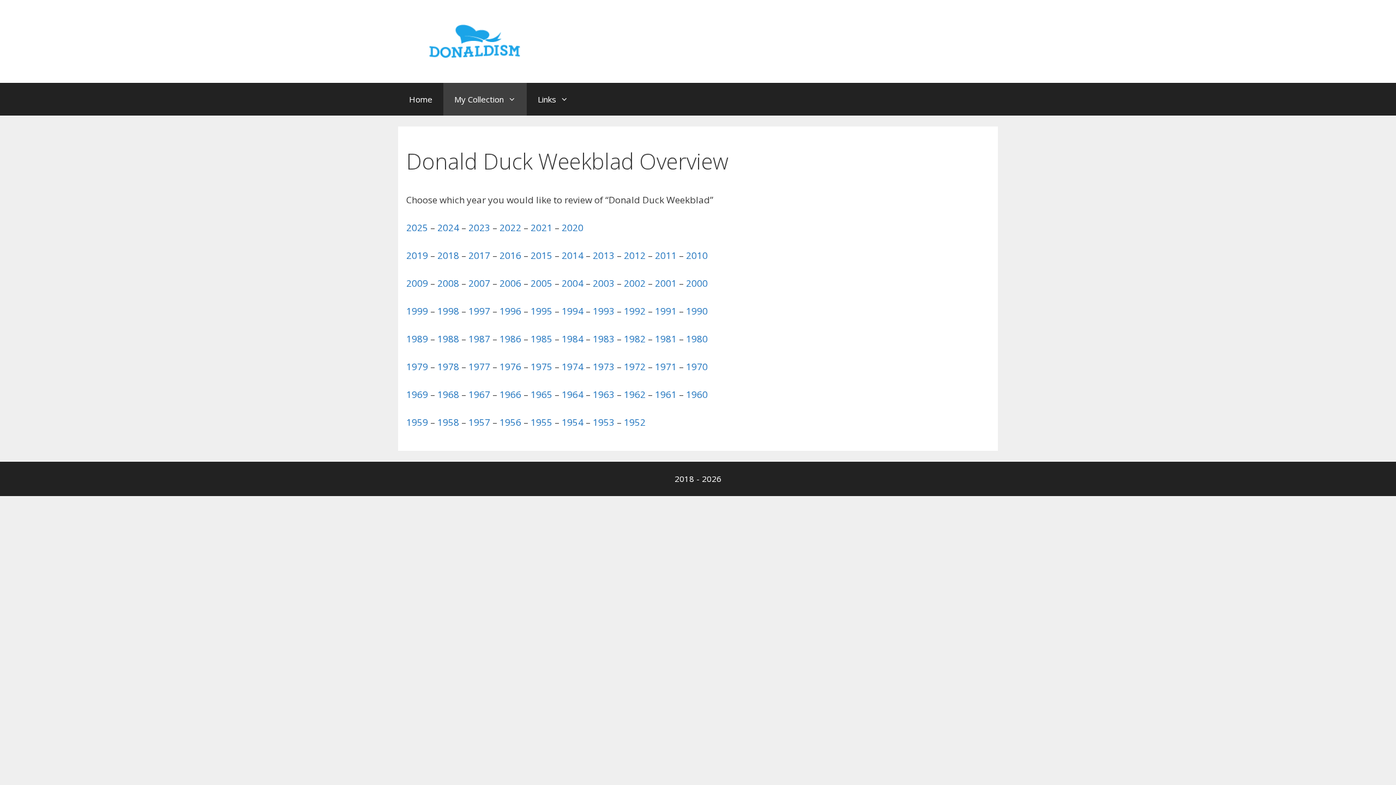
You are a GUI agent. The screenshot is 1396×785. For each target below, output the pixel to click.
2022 (510, 227)
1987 (479, 339)
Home (420, 99)
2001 (666, 283)
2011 (666, 255)
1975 (541, 366)
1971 (666, 366)
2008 (448, 283)
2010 (697, 255)
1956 (510, 422)
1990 (697, 311)
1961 (666, 394)
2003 (604, 283)
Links (547, 99)
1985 (541, 339)
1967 (479, 394)
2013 (604, 255)
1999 (417, 311)
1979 (417, 366)
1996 (510, 311)
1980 (697, 339)
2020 (572, 227)
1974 (572, 366)
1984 (572, 339)
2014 (572, 255)
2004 (572, 283)
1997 (479, 311)
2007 (479, 283)
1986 (510, 339)
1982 (635, 339)
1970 (697, 366)
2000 (697, 283)
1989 (417, 339)
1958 (448, 422)
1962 (635, 394)
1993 (604, 311)
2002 (635, 283)
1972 (635, 366)
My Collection (479, 99)
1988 (448, 339)
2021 (541, 227)
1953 (604, 422)
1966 (510, 394)
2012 (635, 255)
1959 (417, 422)
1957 (479, 422)
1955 (541, 422)
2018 (448, 255)
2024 (448, 227)
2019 (417, 255)
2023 (479, 227)
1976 (510, 366)
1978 (448, 366)
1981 (666, 339)
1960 (697, 394)
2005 (541, 283)
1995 (541, 311)
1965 (541, 394)
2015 (541, 255)
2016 (510, 255)
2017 (479, 255)
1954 (572, 422)
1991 (666, 311)
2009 (417, 283)
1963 (604, 394)
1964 (572, 394)
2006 (510, 283)
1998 (448, 311)
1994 (572, 311)
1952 (635, 422)
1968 (448, 394)
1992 (635, 311)
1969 (417, 394)
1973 (604, 366)
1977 (479, 366)
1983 (604, 339)
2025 (417, 227)
